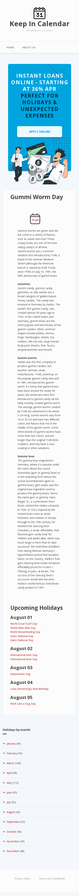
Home (10, 47)
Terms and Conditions (52, 878)
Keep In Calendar (39, 23)
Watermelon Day (20, 674)
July (9, 802)
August (11, 812)
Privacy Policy (22, 878)
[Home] (39, 13)
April (9, 773)
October (11, 831)
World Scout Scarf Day (23, 623)
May (9, 782)
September (13, 821)
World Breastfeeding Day (25, 632)
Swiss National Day (21, 636)
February (12, 753)
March (10, 763)
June (9, 792)
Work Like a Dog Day (23, 703)
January (11, 743)
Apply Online (39, 132)
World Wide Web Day (22, 628)
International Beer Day (23, 655)
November (13, 841)
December (13, 851)
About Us (28, 47)
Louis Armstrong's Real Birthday (29, 689)
